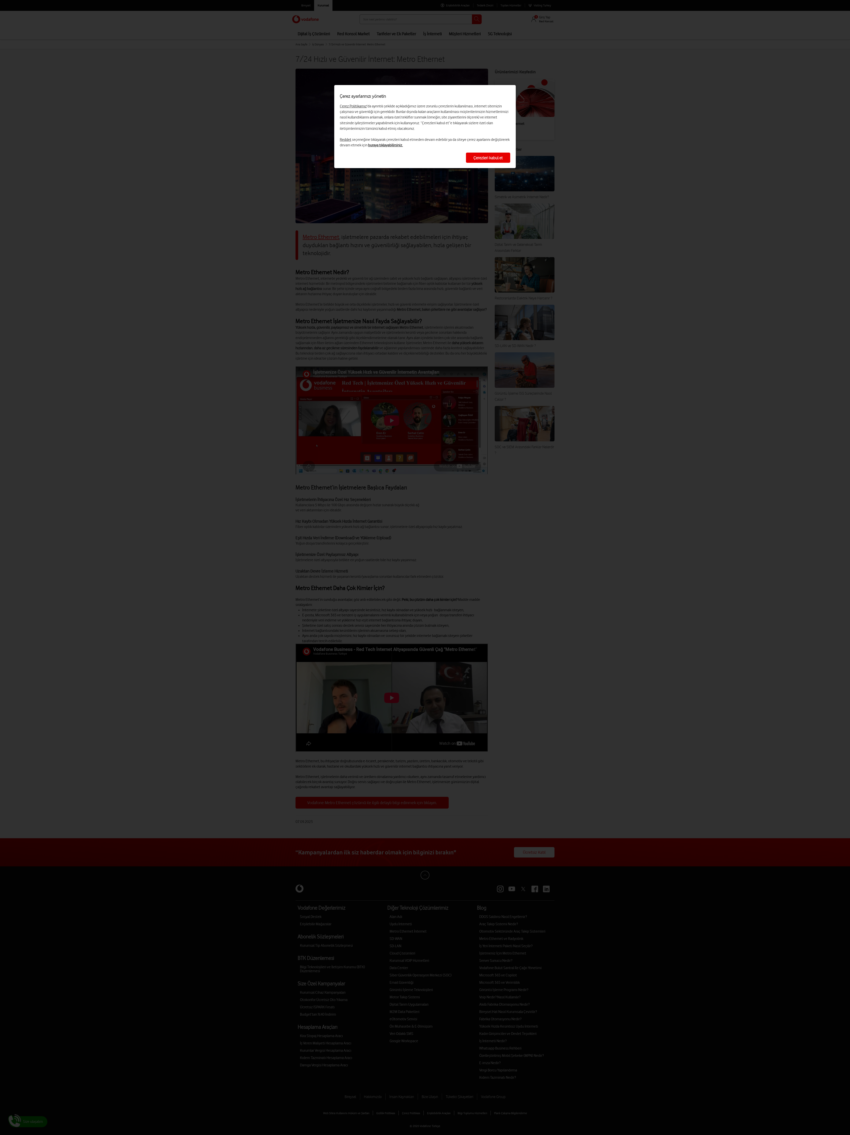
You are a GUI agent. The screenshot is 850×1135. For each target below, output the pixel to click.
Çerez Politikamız (353, 106)
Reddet (345, 139)
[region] (425, 126)
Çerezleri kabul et (488, 157)
